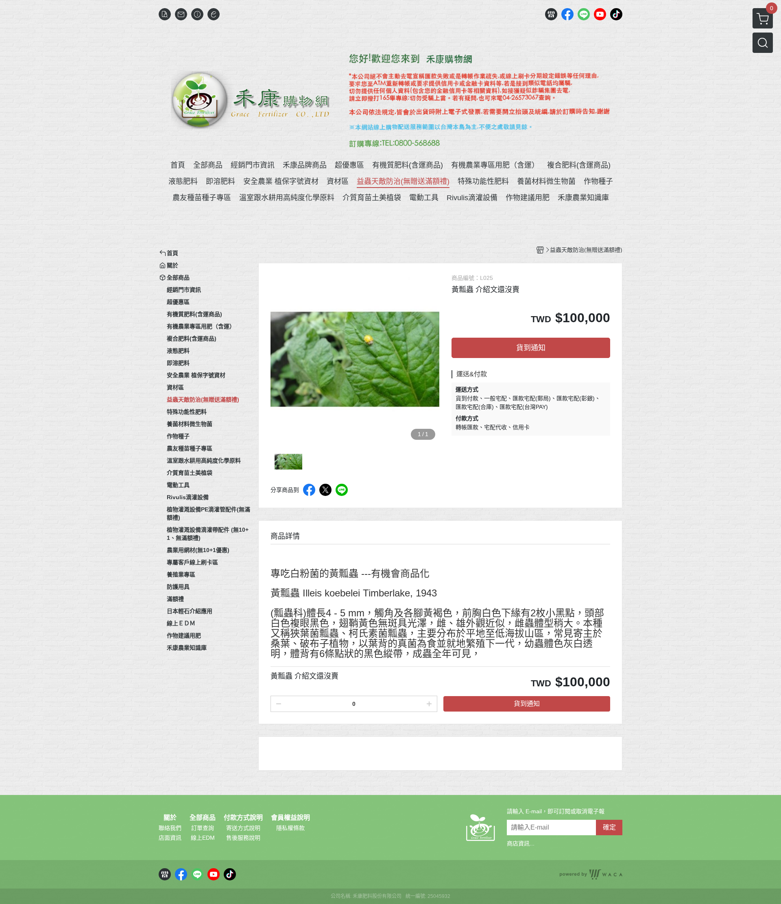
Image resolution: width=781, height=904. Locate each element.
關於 (170, 817)
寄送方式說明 (243, 828)
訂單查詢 (202, 828)
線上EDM (203, 838)
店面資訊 (170, 838)
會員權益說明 (290, 817)
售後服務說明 (243, 838)
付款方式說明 (243, 817)
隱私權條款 (290, 828)
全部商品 (203, 817)
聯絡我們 (170, 828)
